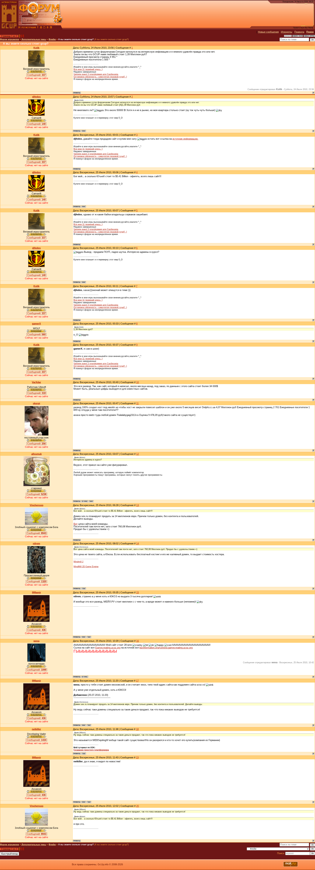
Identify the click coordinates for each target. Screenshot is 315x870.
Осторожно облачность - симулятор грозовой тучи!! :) (100, 76)
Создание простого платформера (91, 750)
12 (137, 454)
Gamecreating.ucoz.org (107, 647)
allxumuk (36, 454)
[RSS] (50, 28)
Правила (299, 32)
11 (137, 403)
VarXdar (36, 382)
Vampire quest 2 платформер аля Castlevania (96, 74)
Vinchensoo (36, 505)
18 (137, 729)
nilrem (36, 543)
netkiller (36, 729)
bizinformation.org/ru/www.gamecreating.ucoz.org (166, 647)
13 (137, 505)
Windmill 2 (78, 561)
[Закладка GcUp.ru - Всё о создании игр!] (44, 28)
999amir (36, 592)
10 (137, 382)
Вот (76, 524)
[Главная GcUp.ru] (9, 28)
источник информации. (185, 139)
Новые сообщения (268, 32)
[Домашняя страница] (83, 131)
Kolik (36, 47)
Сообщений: (36, 75)
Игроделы (286, 32)
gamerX (36, 323)
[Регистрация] (28, 28)
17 (137, 680)
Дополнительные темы (33, 39)
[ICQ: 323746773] (83, 589)
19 (137, 757)
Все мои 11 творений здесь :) (88, 69)
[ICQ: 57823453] (89, 637)
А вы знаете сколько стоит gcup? (76, 39)
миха (36, 641)
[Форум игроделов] (19, 28)
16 (137, 641)
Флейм (52, 39)
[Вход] (37, 28)
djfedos (36, 96)
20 (137, 806)
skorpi (36, 403)
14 (137, 543)
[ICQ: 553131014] (83, 754)
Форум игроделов (9, 39)
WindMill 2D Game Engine (86, 566)
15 (137, 592)
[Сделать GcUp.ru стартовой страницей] (41, 28)
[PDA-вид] (47, 28)
